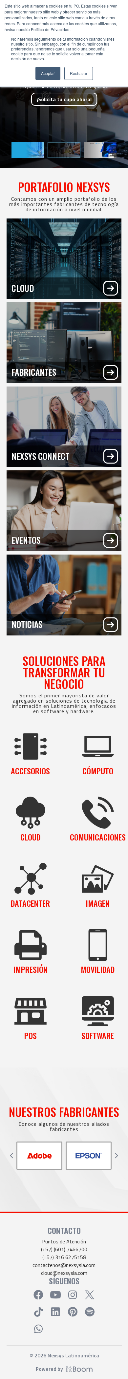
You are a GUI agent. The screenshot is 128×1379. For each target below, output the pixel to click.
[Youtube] (55, 1295)
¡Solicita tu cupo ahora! (64, 99)
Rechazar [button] (78, 73)
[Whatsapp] (38, 1329)
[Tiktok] (38, 1312)
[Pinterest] (72, 1312)
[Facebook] (38, 1295)
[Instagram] (72, 1295)
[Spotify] (89, 1312)
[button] (11, 1155)
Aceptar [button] (48, 73)
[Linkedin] (55, 1312)
